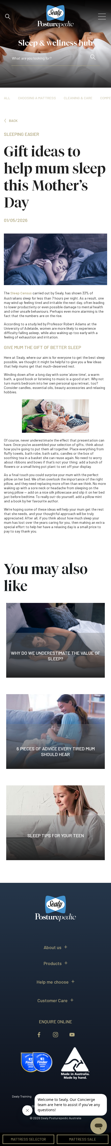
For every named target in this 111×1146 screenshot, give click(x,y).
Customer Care (52, 1000)
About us (52, 947)
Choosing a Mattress (37, 98)
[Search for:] (50, 59)
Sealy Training (21, 1096)
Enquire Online (55, 1021)
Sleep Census (21, 293)
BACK (13, 120)
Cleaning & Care (78, 98)
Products (53, 963)
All (7, 98)
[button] (8, 16)
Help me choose (53, 982)
